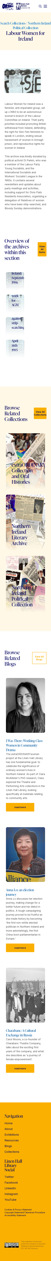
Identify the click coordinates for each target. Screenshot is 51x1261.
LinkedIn (10, 1188)
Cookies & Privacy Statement (18, 1209)
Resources (12, 1140)
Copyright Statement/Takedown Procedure (25, 1212)
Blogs (8, 1146)
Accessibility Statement (15, 1215)
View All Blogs (39, 658)
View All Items (42, 249)
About (9, 1129)
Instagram (11, 1194)
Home (9, 1123)
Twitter (9, 1177)
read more (20, 807)
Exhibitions (12, 1134)
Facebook (11, 1182)
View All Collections (40, 413)
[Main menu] (45, 6)
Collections (12, 1151)
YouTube (10, 1199)
